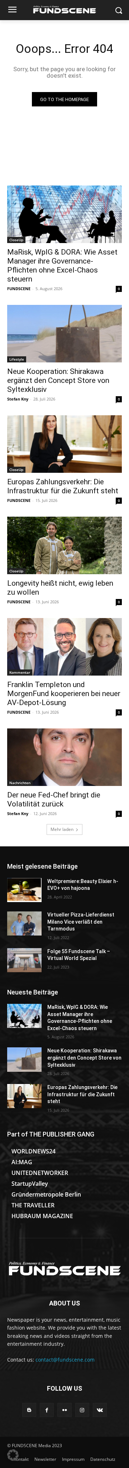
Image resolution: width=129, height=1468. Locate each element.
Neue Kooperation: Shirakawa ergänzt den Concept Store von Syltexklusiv (58, 380)
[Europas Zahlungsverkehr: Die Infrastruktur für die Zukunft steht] (64, 444)
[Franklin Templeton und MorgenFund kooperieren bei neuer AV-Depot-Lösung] (64, 647)
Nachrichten (19, 782)
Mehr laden (62, 829)
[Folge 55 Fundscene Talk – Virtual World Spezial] (24, 960)
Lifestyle (16, 359)
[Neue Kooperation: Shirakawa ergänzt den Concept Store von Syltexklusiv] (64, 333)
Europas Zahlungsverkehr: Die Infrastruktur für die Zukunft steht (62, 486)
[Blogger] (29, 1410)
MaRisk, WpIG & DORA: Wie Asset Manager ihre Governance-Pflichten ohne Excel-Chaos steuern (62, 265)
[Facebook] (47, 1410)
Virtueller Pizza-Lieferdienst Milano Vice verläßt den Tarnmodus (80, 922)
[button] (13, 1455)
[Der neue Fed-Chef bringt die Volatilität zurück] (64, 757)
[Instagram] (82, 1410)
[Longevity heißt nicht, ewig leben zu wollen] (64, 545)
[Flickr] (64, 1410)
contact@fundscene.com (65, 1359)
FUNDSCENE (18, 288)
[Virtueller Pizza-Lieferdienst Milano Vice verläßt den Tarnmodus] (24, 923)
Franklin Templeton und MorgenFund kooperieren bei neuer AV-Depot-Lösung (63, 693)
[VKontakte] (100, 1410)
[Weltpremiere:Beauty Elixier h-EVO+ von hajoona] (24, 890)
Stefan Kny (17, 399)
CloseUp (16, 239)
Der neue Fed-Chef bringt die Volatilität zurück (53, 799)
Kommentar (19, 672)
